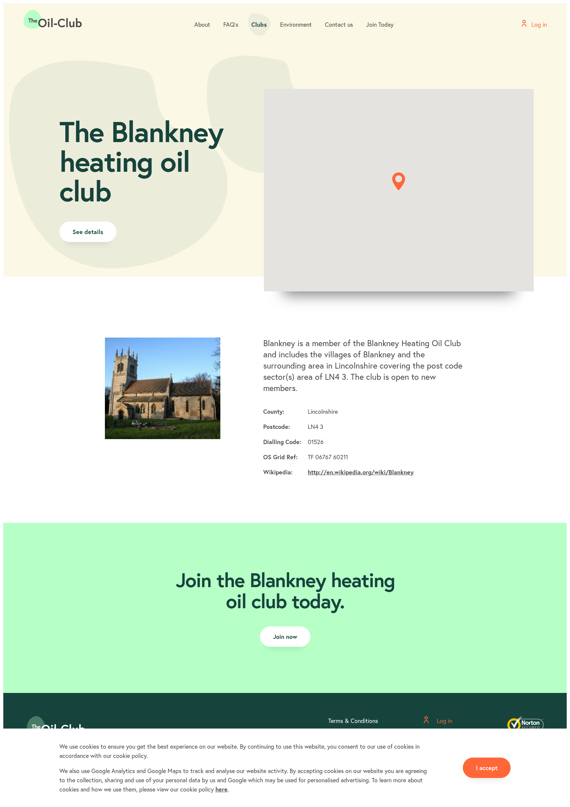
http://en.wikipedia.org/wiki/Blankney (361, 472)
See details (88, 232)
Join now (285, 637)
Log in (443, 721)
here (221, 789)
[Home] (52, 19)
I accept (486, 768)
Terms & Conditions (353, 721)
